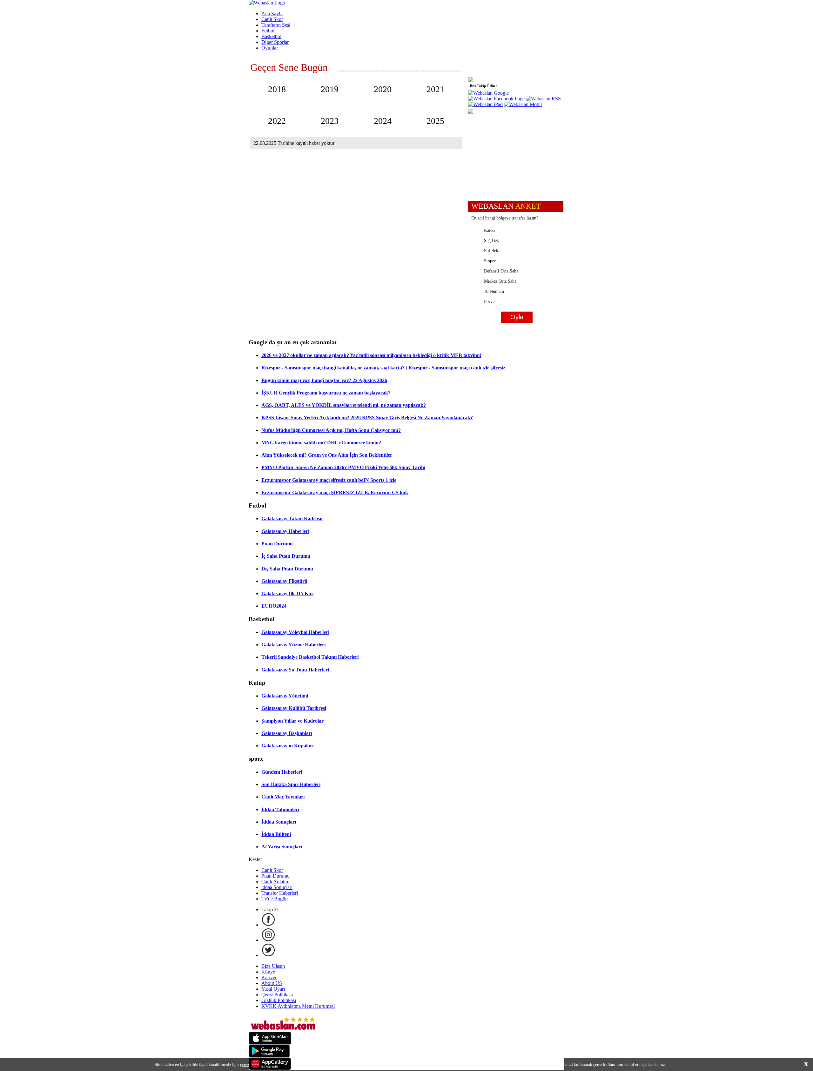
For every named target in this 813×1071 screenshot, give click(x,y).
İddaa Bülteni (276, 834)
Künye (268, 971)
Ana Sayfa (272, 13)
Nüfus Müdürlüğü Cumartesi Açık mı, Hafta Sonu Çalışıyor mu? (331, 430)
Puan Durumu (277, 543)
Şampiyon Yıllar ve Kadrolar (292, 721)
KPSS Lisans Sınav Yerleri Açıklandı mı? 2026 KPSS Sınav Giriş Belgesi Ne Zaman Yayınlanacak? (367, 417)
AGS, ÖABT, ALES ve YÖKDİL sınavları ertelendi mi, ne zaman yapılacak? (343, 405)
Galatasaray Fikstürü (284, 581)
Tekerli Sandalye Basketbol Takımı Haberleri (310, 657)
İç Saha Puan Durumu (285, 556)
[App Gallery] (270, 1068)
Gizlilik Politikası (278, 1000)
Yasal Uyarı (273, 989)
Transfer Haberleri (279, 893)
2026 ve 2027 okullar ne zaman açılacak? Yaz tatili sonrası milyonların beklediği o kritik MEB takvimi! (371, 355)
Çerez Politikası (277, 994)
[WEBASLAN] (267, 2)
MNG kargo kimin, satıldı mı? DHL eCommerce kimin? (321, 442)
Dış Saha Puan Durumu (287, 568)
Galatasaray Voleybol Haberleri (295, 632)
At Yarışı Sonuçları (281, 846)
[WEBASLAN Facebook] (268, 924)
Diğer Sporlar (275, 42)
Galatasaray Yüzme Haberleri (293, 644)
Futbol (267, 30)
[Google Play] (269, 1055)
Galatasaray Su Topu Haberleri (295, 669)
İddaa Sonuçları (278, 822)
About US (271, 983)
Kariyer (269, 977)
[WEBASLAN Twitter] (268, 955)
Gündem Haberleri (281, 772)
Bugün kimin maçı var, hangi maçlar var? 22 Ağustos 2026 (324, 380)
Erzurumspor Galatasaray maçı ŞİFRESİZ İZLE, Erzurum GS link (334, 492)
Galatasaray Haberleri (285, 531)
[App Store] (270, 1043)
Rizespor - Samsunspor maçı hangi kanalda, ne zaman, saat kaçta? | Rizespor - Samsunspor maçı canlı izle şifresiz (383, 367)
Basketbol (271, 36)
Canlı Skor (272, 19)
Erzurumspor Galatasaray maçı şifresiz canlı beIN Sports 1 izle (328, 480)
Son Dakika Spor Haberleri (290, 784)
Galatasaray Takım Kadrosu (292, 518)
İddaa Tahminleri (280, 809)
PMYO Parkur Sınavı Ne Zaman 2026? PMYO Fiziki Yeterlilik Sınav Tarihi (343, 467)
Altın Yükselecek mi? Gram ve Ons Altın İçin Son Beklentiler (326, 455)
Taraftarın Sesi (275, 25)
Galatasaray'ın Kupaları (287, 745)
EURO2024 (273, 606)
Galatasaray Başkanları (286, 733)
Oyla (516, 316)
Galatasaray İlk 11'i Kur (287, 593)
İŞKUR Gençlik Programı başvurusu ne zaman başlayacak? (326, 392)
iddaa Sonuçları (276, 887)
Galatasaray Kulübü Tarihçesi (293, 708)
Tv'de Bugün (274, 898)
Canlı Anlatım (275, 881)
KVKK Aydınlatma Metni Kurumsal (298, 1006)
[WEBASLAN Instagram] (268, 940)
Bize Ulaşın (273, 966)
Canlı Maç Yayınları (283, 796)
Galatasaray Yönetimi (284, 695)
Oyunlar (269, 48)
